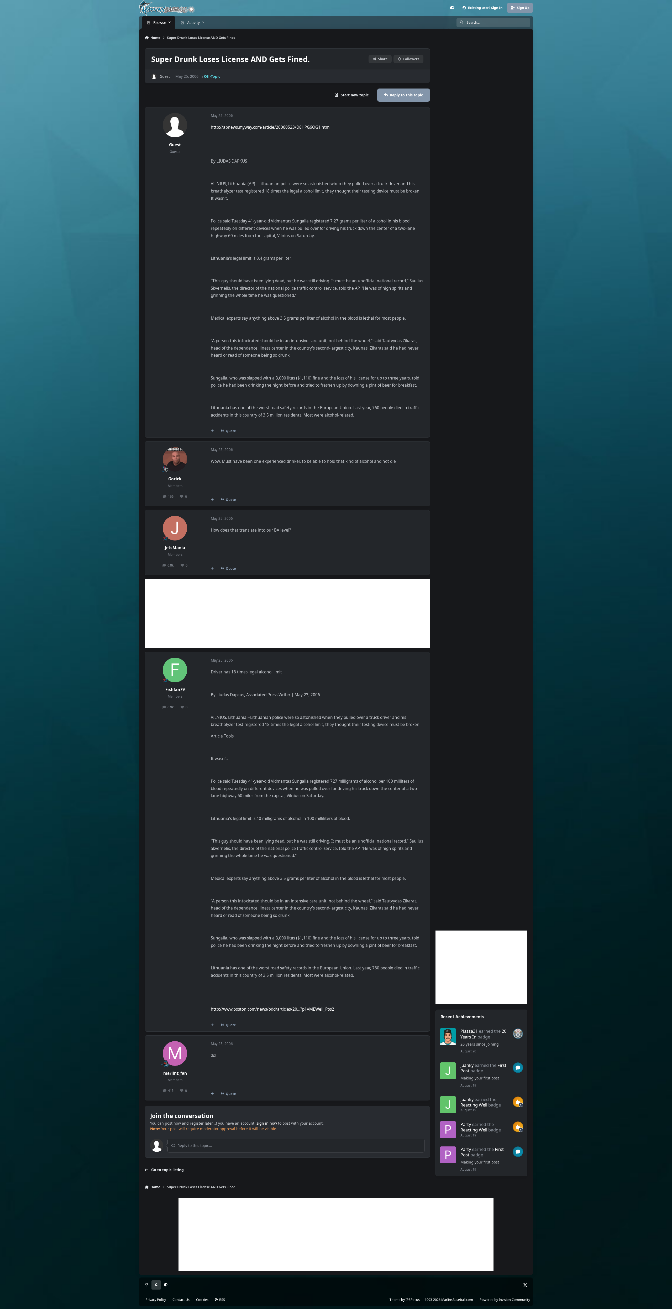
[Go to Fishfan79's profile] (175, 670)
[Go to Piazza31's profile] (448, 1036)
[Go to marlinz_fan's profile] (175, 1053)
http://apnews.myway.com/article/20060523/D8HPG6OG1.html (270, 127)
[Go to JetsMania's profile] (175, 528)
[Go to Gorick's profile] (175, 459)
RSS (221, 1299)
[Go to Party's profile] (448, 1129)
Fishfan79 (175, 689)
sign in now (266, 1123)
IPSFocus (413, 1299)
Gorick (175, 479)
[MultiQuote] (212, 431)
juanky (467, 1065)
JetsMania (175, 547)
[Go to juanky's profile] (448, 1070)
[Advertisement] (287, 613)
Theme (395, 1299)
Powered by (505, 1299)
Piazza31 (469, 1031)
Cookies (202, 1299)
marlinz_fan (175, 1073)
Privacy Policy (155, 1299)
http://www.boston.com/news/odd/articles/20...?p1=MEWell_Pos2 (272, 1009)
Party (465, 1124)
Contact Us (181, 1299)
